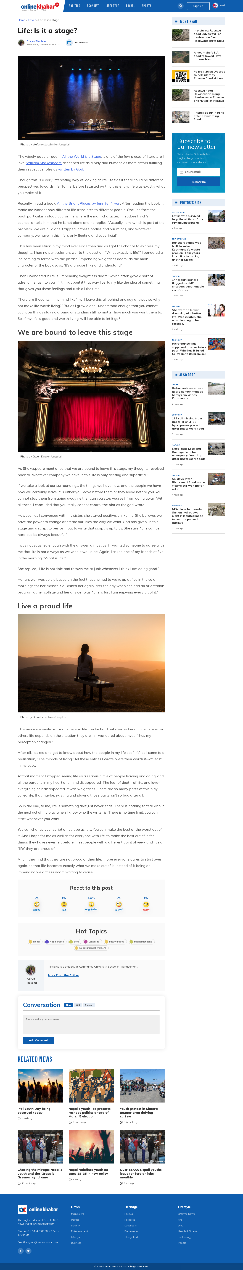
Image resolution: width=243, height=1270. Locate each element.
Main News (77, 1213)
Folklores (130, 1219)
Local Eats (131, 1225)
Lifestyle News (186, 1213)
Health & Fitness (187, 1231)
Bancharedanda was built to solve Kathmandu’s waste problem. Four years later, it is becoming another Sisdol (186, 251)
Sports (147, 6)
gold (76, 941)
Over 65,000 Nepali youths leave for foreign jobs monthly (141, 1173)
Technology (185, 1237)
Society (75, 1225)
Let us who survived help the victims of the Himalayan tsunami (187, 219)
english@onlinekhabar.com (42, 1242)
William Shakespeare (44, 163)
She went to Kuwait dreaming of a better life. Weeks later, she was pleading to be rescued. (187, 316)
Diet (180, 1225)
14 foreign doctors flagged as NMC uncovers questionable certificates (188, 285)
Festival (129, 1213)
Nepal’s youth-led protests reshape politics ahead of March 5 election (89, 1112)
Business (76, 1242)
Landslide (94, 941)
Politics (74, 6)
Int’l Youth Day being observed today (34, 1110)
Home (21, 20)
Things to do (132, 1237)
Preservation (132, 1231)
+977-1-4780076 (37, 1231)
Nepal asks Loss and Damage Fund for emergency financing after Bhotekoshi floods (188, 453)
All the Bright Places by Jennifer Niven (88, 203)
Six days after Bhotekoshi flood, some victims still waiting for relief (188, 484)
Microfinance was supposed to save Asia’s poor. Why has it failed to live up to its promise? (189, 349)
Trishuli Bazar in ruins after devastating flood (209, 116)
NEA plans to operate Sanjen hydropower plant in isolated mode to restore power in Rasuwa (187, 515)
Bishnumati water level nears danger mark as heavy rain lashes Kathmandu (188, 393)
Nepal (36, 941)
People (182, 1242)
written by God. (71, 169)
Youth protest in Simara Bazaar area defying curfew (139, 1112)
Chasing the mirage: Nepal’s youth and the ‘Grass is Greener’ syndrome (40, 1173)
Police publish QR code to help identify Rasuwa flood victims (209, 75)
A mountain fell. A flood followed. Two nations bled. (207, 56)
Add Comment (38, 1040)
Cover (32, 20)
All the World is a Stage (81, 156)
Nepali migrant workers (92, 947)
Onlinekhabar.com (43, 1223)
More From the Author (63, 975)
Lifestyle (112, 6)
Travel (130, 6)
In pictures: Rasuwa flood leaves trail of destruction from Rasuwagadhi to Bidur (209, 35)
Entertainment (79, 1231)
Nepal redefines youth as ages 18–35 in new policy (88, 1171)
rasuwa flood (116, 941)
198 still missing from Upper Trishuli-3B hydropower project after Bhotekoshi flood (188, 423)
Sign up (198, 6)
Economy (93, 6)
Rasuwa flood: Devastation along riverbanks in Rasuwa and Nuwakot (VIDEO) (209, 96)
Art (180, 1219)
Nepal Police (57, 941)
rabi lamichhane (143, 941)
